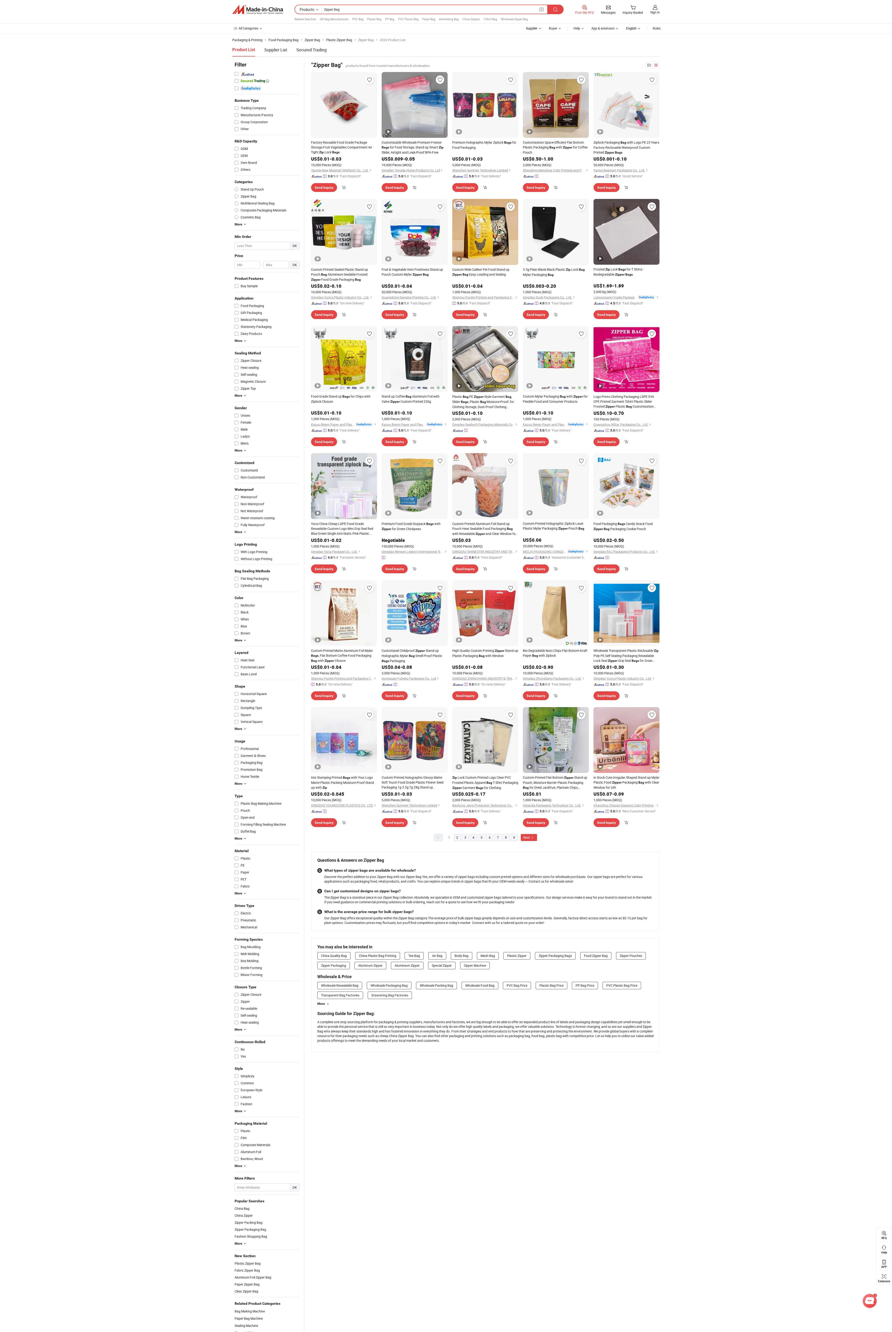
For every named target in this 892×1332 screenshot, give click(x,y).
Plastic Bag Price (551, 985)
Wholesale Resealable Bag (339, 985)
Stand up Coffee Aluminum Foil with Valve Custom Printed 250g (410, 399)
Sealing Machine (246, 1325)
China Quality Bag (334, 955)
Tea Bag (414, 955)
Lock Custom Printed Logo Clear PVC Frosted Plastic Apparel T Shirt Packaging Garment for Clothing (485, 782)
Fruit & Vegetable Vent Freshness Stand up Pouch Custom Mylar (412, 272)
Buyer (553, 28)
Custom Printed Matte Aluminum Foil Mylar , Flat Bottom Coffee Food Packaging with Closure (342, 655)
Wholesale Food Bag (480, 985)
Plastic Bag (374, 19)
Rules (657, 28)
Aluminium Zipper (407, 965)
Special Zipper (442, 965)
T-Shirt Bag (490, 19)
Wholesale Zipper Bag (514, 19)
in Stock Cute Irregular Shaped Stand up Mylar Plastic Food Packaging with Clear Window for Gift (626, 782)
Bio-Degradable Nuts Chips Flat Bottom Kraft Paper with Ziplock (555, 653)
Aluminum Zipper (370, 965)
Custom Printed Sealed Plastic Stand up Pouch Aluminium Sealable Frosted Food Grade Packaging (339, 274)
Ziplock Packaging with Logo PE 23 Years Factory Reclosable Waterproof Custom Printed (626, 147)
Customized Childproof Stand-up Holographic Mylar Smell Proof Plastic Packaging (412, 655)
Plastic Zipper (517, 955)
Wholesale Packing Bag (436, 985)
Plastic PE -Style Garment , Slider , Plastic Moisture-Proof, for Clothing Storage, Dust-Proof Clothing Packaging (483, 401)
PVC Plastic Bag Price (621, 985)
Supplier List (275, 50)
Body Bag (462, 955)
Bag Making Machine (250, 1311)
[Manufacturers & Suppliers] (257, 9)
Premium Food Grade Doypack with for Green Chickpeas (411, 526)
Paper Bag (428, 19)
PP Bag (389, 19)
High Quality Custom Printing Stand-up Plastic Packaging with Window (485, 653)
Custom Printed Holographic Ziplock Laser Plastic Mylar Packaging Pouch (553, 526)
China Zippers (471, 19)
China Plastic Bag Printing (377, 955)
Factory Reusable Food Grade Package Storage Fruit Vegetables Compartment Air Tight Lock (341, 147)
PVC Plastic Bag (408, 19)
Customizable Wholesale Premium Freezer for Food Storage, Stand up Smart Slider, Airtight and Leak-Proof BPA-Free (412, 147)
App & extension (603, 28)
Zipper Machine (475, 965)
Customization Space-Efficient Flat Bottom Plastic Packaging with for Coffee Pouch (555, 147)
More (321, 1004)
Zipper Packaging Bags (555, 955)
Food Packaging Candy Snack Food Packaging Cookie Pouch (623, 526)
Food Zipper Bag (596, 955)
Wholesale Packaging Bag (389, 985)
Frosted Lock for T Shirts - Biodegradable (619, 272)
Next (527, 837)
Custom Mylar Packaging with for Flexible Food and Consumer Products (555, 399)
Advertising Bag (449, 19)
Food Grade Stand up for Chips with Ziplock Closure (341, 399)
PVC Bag (358, 19)
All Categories (248, 28)
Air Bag (437, 955)
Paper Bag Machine (249, 1318)
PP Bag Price (585, 985)
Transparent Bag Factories (340, 995)
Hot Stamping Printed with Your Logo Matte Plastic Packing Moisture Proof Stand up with (342, 782)
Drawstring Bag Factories (389, 995)
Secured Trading (311, 50)
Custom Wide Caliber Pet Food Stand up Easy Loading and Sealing (480, 272)
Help (577, 28)
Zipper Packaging (333, 965)
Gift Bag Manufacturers (334, 19)
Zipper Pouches (631, 955)
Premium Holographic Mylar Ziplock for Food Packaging (484, 145)
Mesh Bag (488, 955)
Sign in (655, 12)
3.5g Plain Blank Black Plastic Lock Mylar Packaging (554, 272)
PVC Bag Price (517, 985)
